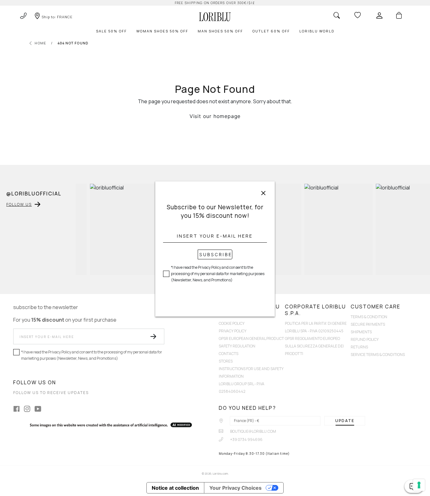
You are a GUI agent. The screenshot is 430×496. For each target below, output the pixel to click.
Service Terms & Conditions (378, 354)
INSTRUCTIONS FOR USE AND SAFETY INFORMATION (251, 372)
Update (344, 420)
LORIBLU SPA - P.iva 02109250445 (314, 331)
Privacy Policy (232, 331)
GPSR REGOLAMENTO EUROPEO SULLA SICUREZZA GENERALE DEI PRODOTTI (314, 346)
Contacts (228, 353)
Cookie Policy (232, 323)
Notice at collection (175, 488)
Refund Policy (365, 339)
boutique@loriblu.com (252, 431)
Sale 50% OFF (111, 31)
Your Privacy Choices (235, 488)
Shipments (361, 332)
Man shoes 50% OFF (220, 31)
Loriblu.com (220, 473)
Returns (359, 347)
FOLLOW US (19, 204)
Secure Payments (368, 324)
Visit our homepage (215, 116)
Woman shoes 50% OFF (162, 31)
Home (40, 43)
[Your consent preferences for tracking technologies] (419, 485)
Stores (226, 361)
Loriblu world (316, 31)
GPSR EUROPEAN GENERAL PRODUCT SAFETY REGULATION (251, 342)
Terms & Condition (369, 316)
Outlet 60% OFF (271, 31)
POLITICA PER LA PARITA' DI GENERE (316, 323)
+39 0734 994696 (246, 439)
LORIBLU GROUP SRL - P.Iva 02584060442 (241, 387)
